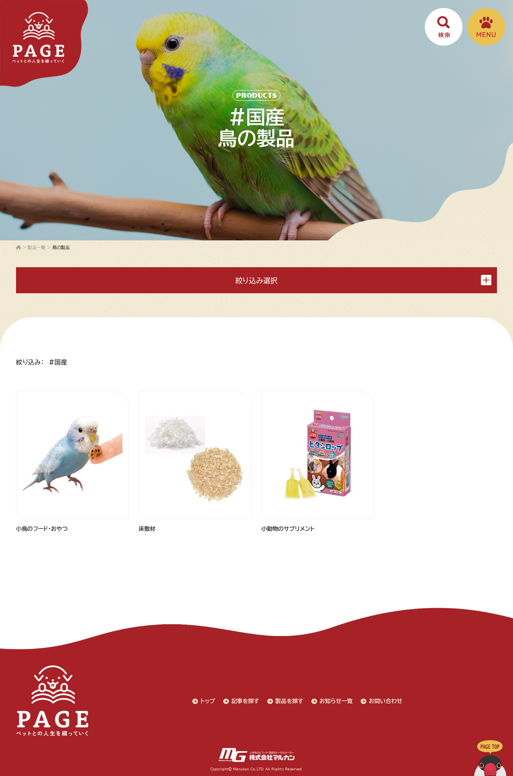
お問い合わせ (385, 701)
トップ (207, 701)
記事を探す (245, 701)
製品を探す (289, 701)
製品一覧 (36, 247)
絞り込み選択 (256, 280)
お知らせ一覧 (336, 701)
